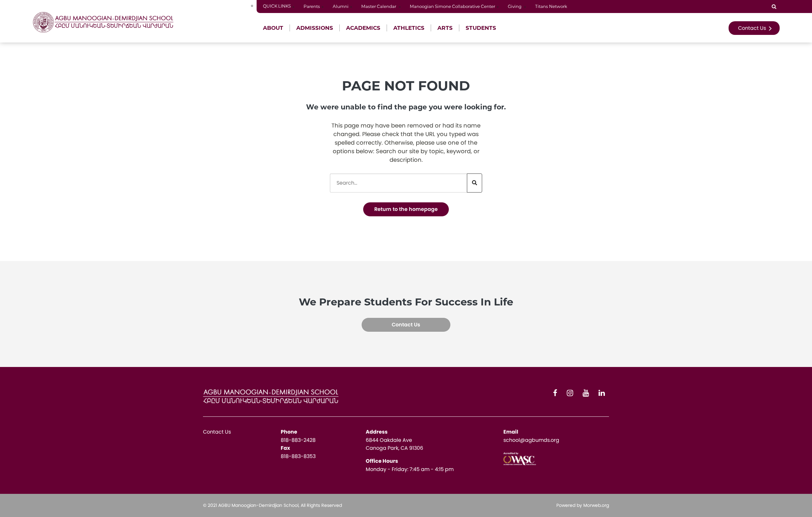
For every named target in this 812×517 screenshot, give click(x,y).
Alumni (341, 6)
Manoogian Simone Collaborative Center (452, 6)
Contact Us (752, 28)
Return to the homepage (406, 209)
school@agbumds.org (531, 440)
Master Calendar (379, 6)
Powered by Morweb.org (582, 505)
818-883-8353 (298, 456)
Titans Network (551, 6)
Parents (312, 6)
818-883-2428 (298, 440)
